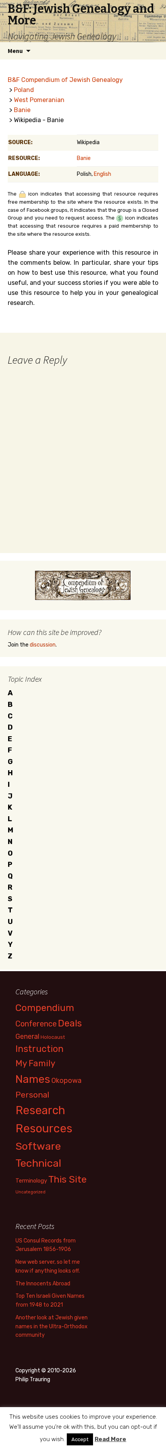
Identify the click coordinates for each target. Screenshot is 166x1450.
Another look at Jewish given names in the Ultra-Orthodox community (51, 1326)
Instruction (39, 1048)
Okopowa (66, 1080)
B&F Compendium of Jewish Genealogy (65, 79)
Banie (22, 110)
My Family (35, 1063)
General (27, 1036)
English (102, 174)
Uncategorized (30, 1192)
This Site (67, 1179)
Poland (24, 90)
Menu (15, 50)
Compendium (44, 1007)
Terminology (31, 1180)
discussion (43, 645)
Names (32, 1079)
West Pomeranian (39, 100)
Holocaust (53, 1037)
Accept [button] (79, 1439)
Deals (70, 1023)
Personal (32, 1094)
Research (40, 1110)
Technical (38, 1163)
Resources (43, 1128)
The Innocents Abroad (42, 1283)
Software (38, 1146)
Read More (110, 1439)
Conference (36, 1023)
